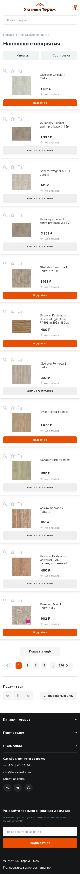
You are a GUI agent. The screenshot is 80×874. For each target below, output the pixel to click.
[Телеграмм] (18, 788)
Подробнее (40, 102)
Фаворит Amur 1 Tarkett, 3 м (50, 606)
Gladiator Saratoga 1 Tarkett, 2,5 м (53, 269)
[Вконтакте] (7, 788)
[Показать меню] (5, 8)
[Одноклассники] (18, 695)
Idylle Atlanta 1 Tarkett (55, 411)
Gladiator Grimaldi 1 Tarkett (52, 76)
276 (61, 665)
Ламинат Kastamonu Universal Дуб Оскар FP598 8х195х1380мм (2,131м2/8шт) (54, 319)
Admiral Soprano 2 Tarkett (51, 509)
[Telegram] (28, 695)
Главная (8, 34)
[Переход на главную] (39, 8)
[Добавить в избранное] (12, 71)
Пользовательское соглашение (27, 867)
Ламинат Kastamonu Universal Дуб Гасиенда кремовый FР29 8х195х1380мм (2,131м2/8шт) (53, 559)
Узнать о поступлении (40, 150)
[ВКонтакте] (7, 695)
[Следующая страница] (70, 665)
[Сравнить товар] (20, 71)
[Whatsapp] (28, 788)
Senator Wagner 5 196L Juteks (55, 172)
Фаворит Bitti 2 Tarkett (55, 459)
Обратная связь (14, 778)
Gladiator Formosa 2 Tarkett (53, 365)
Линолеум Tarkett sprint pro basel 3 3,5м (55, 220)
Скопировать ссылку (58, 695)
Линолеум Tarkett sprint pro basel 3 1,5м (54, 124)
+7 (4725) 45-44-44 (16, 765)
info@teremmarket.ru (17, 772)
